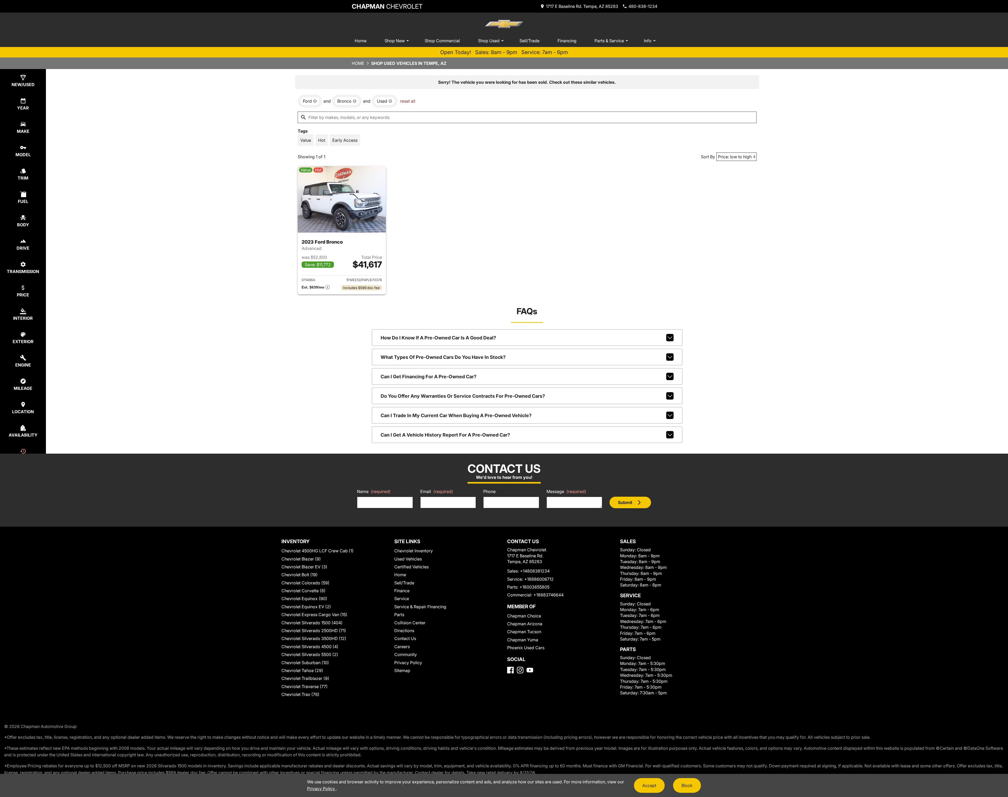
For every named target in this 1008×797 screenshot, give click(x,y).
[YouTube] (530, 670)
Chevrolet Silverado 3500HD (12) (313, 638)
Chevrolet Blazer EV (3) (304, 566)
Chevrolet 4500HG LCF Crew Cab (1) (317, 550)
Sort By (708, 156)
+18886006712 (539, 579)
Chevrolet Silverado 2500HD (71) (313, 630)
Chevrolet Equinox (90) (304, 598)
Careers (402, 646)
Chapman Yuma (522, 639)
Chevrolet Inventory (413, 550)
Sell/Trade (529, 40)
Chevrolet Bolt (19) (299, 574)
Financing (567, 40)
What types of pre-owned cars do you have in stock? (443, 357)
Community (405, 654)
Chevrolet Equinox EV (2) (306, 606)
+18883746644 (548, 594)
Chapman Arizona (524, 623)
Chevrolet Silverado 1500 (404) (312, 622)
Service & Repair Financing (420, 606)
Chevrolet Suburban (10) (305, 662)
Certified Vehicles (411, 566)
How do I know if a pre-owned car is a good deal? (438, 337)
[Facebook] (510, 670)
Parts (399, 614)
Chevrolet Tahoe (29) (302, 670)
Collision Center (410, 622)
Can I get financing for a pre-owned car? (428, 376)
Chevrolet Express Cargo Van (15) (314, 614)
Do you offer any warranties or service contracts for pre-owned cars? (463, 396)
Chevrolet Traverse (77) (304, 686)
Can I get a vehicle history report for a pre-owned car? (445, 435)
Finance (402, 590)
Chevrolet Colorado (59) (305, 582)
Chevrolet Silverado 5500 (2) (309, 654)
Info (648, 40)
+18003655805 (534, 587)
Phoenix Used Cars (525, 647)
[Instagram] (520, 670)
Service (401, 598)
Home (360, 40)
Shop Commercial (442, 40)
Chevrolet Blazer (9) (301, 559)
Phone (489, 491)
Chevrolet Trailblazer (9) (305, 678)
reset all (407, 101)
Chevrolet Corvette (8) (303, 590)
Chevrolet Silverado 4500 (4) (309, 646)
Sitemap (402, 670)
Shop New (395, 40)
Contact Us (405, 638)
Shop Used (489, 40)
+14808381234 (535, 571)
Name (374, 491)
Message (566, 491)
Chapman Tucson (524, 631)
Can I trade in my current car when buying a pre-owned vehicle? (456, 415)
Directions (404, 630)
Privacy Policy (408, 662)
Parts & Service (609, 40)
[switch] (306, 140)
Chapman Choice (524, 615)
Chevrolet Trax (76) (300, 694)
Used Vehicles (408, 559)
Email (436, 491)
